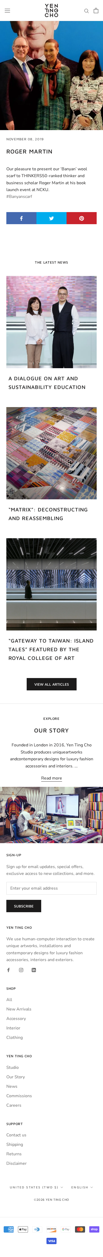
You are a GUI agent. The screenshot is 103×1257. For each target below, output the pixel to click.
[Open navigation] (7, 10)
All (9, 1000)
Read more (51, 778)
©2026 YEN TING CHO (51, 1200)
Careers (13, 1105)
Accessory (16, 1019)
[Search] (86, 10)
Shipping (14, 1144)
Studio (12, 1067)
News (11, 1086)
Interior (13, 1028)
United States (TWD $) (34, 1187)
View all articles (51, 684)
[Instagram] (21, 969)
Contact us (16, 1135)
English (79, 1187)
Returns (14, 1154)
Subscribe (24, 906)
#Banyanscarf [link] (19, 196)
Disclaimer (16, 1163)
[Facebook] (8, 969)
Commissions (19, 1096)
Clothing (14, 1037)
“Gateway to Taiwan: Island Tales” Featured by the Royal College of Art (51, 649)
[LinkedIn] (34, 969)
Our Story (15, 1077)
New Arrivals (18, 1009)
